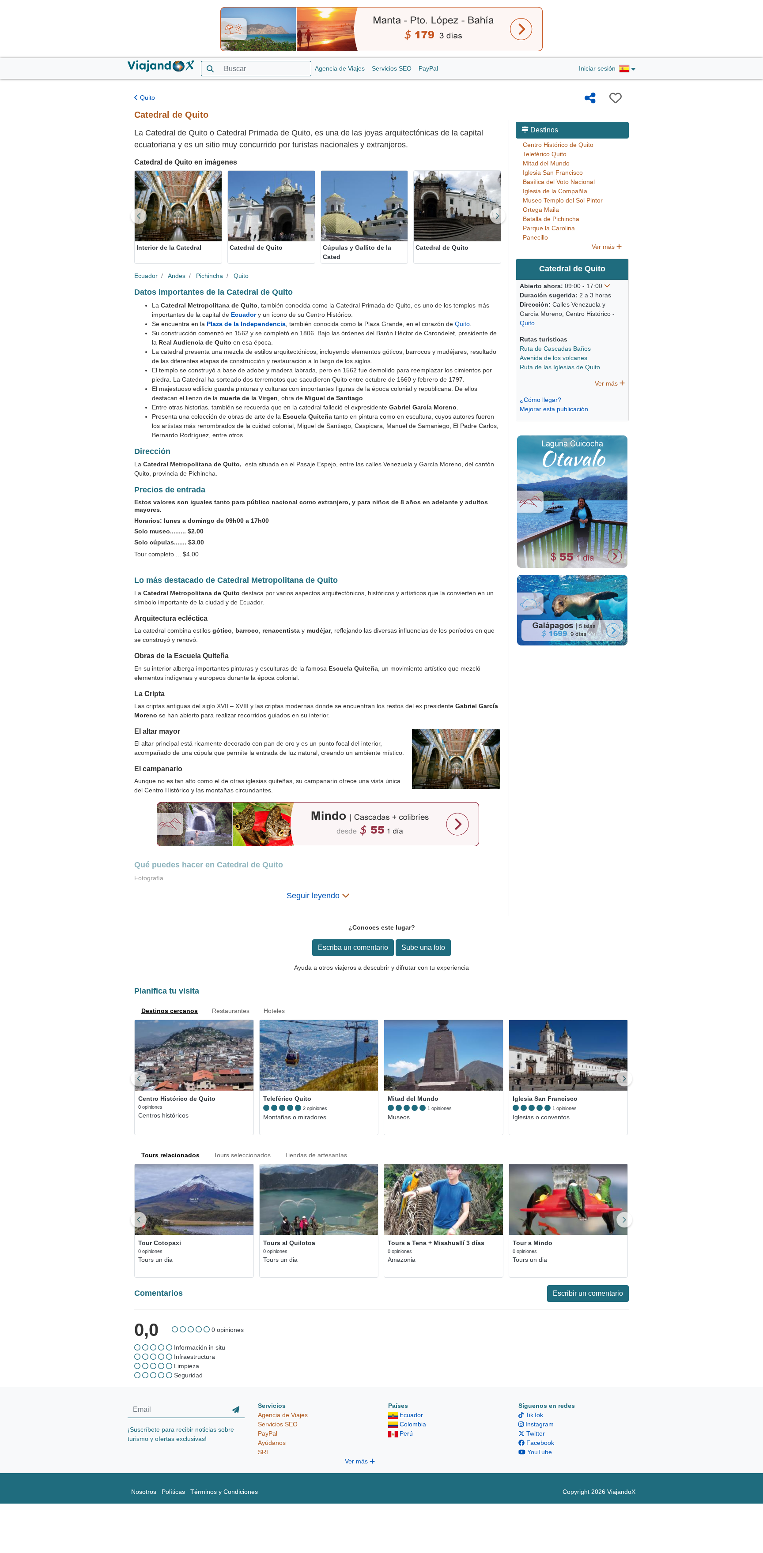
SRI (263, 1451)
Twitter (535, 1433)
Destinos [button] (543, 130)
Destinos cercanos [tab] (169, 1010)
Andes (176, 275)
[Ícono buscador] (210, 68)
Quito (146, 97)
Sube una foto (423, 947)
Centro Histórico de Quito (558, 144)
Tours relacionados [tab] (170, 1155)
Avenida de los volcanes (553, 357)
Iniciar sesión (597, 68)
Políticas (173, 1491)
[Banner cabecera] (381, 28)
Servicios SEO (392, 68)
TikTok (533, 1414)
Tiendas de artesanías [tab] (316, 1155)
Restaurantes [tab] (230, 1010)
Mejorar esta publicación (554, 409)
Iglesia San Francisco (553, 172)
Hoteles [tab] (274, 1010)
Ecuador (146, 275)
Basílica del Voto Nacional (559, 181)
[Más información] (607, 285)
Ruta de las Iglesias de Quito (560, 367)
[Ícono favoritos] (615, 98)
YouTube (538, 1451)
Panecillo (535, 237)
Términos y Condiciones (224, 1491)
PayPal (428, 68)
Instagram (539, 1424)
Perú (405, 1433)
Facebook (539, 1442)
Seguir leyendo (314, 895)
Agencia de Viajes (340, 68)
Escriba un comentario (353, 947)
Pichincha (209, 275)
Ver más (604, 246)
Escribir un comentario (588, 1293)
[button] (627, 69)
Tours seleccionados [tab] (242, 1155)
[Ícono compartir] (590, 98)
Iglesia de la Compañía (555, 191)
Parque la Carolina (549, 228)
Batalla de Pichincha (551, 218)
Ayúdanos (272, 1442)
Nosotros (143, 1491)
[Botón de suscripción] (236, 1409)
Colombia (412, 1424)
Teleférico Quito (545, 154)
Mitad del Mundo (546, 163)
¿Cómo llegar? (540, 399)
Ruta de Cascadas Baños (555, 348)
